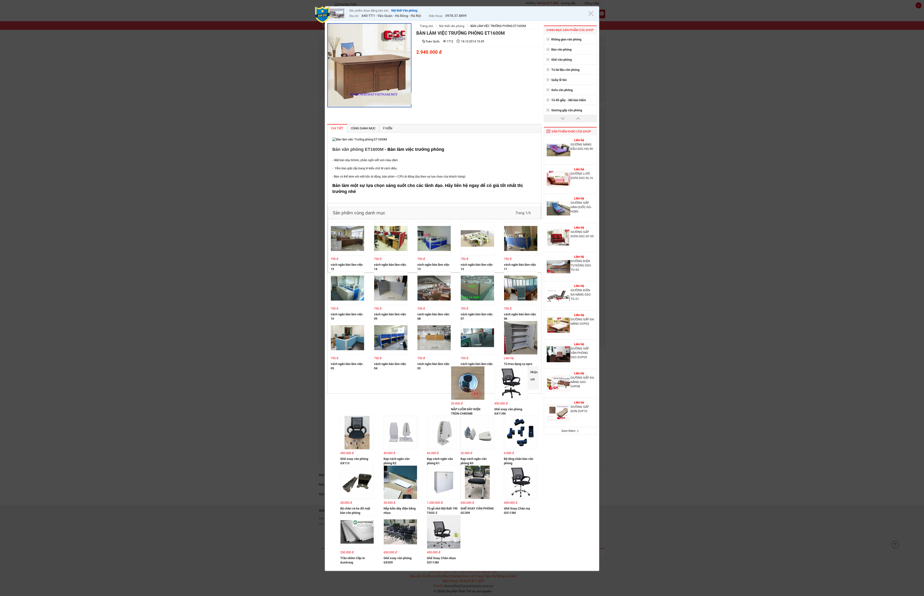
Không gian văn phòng (566, 39)
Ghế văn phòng (561, 59)
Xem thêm (568, 431)
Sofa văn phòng (562, 90)
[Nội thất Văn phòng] (337, 14)
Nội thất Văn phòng (404, 10)
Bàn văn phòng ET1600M (358, 149)
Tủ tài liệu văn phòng (565, 70)
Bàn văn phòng (561, 49)
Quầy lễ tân (559, 80)
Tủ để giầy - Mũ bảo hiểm (568, 100)
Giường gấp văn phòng (566, 110)
